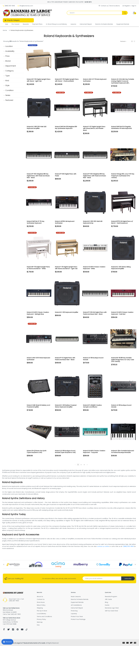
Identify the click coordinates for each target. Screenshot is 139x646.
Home (5, 30)
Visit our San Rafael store (11, 608)
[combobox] (97, 13)
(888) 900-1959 (10, 6)
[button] (132, 41)
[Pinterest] (17, 630)
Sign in (134, 6)
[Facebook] (4, 630)
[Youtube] (22, 630)
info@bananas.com (26, 6)
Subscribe (128, 578)
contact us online (103, 546)
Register (127, 6)
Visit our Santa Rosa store (11, 618)
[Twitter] (8, 630)
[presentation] (4, 564)
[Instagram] (13, 630)
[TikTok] (27, 630)
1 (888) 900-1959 (128, 546)
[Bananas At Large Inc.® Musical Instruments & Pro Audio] (27, 12)
